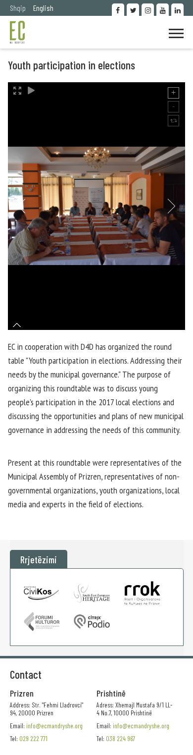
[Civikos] (41, 593)
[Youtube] (162, 9)
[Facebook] (118, 9)
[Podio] (91, 621)
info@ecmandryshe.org (141, 725)
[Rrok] (142, 593)
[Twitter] (133, 9)
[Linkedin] (177, 9)
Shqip (18, 7)
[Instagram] (148, 9)
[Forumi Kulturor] (41, 621)
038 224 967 (120, 738)
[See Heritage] (91, 593)
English (43, 7)
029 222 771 (33, 738)
